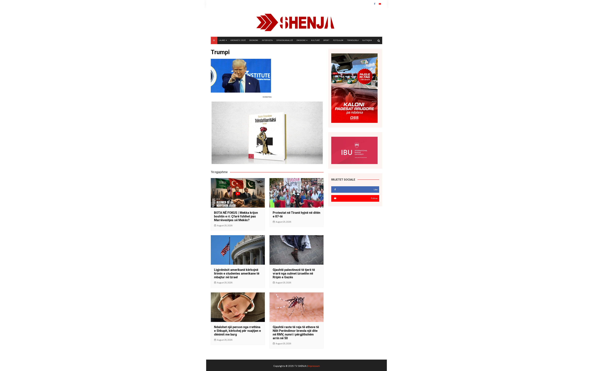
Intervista (267, 40)
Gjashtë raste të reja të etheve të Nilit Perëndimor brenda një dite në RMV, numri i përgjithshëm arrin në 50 (296, 332)
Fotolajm (338, 40)
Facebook (374, 4)
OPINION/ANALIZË (284, 40)
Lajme (222, 40)
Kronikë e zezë (238, 40)
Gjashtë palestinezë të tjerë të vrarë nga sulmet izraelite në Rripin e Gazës (294, 273)
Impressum (314, 366)
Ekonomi (253, 40)
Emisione (301, 40)
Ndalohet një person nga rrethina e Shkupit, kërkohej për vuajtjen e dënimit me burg (237, 330)
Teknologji (353, 40)
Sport (326, 40)
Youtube (380, 4)
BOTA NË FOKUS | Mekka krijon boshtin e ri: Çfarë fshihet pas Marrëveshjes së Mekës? (236, 216)
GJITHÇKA (367, 40)
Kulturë (315, 40)
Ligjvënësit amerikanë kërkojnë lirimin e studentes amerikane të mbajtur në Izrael (236, 273)
